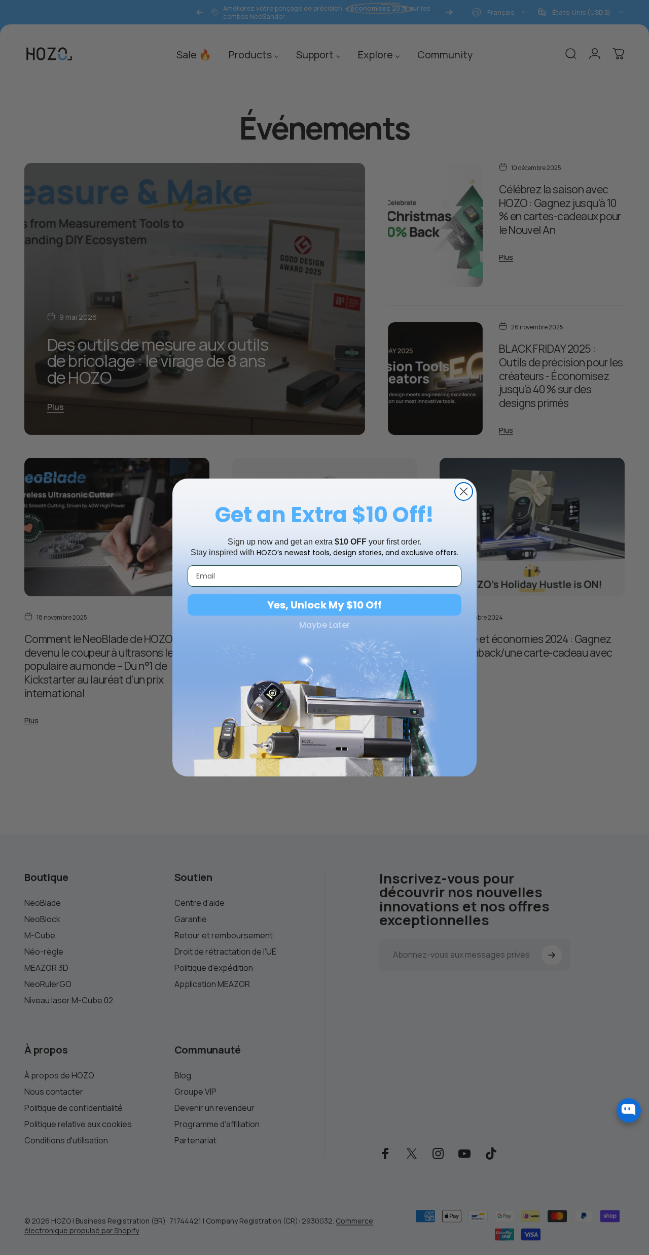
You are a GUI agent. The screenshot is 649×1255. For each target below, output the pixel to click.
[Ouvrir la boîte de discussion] (629, 1110)
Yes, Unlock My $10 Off (324, 605)
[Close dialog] (464, 491)
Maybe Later (324, 625)
